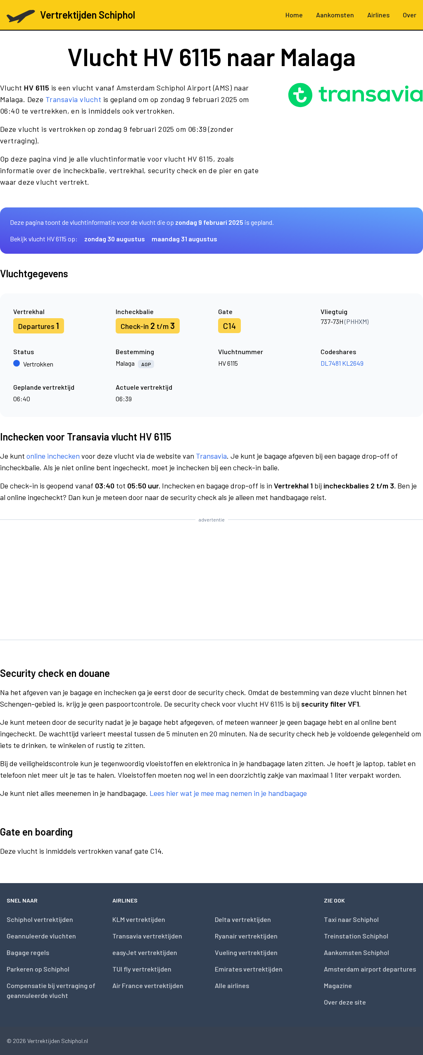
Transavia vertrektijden (147, 936)
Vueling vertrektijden (246, 952)
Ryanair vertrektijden (246, 936)
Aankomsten (335, 15)
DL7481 (331, 363)
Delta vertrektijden (243, 919)
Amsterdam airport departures (370, 969)
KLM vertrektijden (138, 919)
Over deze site (345, 1002)
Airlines (378, 15)
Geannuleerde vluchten (41, 936)
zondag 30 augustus (114, 239)
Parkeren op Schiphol (38, 969)
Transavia (211, 455)
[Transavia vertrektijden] (355, 138)
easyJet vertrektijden (144, 952)
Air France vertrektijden (147, 985)
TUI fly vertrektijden (141, 969)
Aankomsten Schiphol (356, 952)
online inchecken (53, 455)
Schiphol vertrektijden (40, 919)
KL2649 (353, 363)
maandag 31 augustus (184, 239)
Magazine (338, 985)
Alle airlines (232, 985)
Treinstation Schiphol (356, 936)
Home (294, 15)
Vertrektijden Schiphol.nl (57, 1040)
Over (409, 15)
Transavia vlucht (73, 99)
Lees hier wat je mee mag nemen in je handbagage (228, 793)
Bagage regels (28, 952)
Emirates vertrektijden (249, 969)
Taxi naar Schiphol (351, 919)
